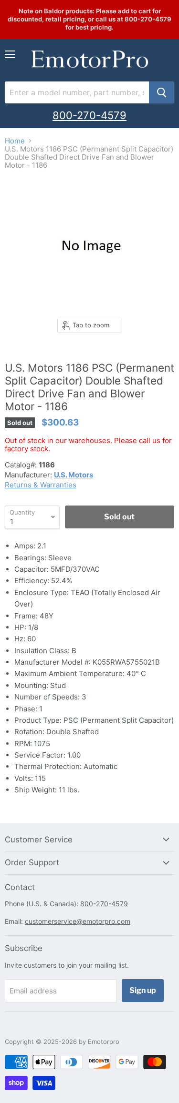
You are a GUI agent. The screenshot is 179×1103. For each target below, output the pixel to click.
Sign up (142, 990)
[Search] (161, 92)
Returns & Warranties (40, 484)
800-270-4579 (89, 115)
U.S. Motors (73, 474)
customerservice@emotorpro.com (77, 921)
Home (15, 141)
